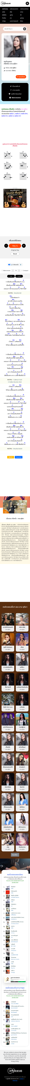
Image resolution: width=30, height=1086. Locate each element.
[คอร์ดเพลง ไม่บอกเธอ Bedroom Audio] (8, 958)
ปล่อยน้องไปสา (8, 827)
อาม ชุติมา (13, 68)
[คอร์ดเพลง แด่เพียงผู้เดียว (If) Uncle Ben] (8, 1030)
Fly (12, 937)
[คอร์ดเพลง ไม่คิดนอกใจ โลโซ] (8, 892)
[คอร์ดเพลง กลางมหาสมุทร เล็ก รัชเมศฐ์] (8, 1012)
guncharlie (14, 1035)
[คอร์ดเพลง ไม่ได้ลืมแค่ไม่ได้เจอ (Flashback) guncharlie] (8, 1034)
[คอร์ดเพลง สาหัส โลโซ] (8, 963)
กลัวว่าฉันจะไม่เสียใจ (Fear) (17, 917)
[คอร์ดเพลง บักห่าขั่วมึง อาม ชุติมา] (8, 779)
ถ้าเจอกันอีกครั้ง (15, 1015)
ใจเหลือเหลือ (14, 931)
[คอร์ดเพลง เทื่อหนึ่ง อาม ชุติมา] (8, 739)
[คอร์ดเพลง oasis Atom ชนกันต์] (8, 1025)
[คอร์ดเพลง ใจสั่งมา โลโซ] (8, 901)
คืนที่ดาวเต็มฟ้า (14, 895)
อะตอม (12, 1043)
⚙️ (20, 264)
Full (11, 276)
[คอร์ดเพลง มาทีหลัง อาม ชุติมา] (22, 699)
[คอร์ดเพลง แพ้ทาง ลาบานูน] (8, 972)
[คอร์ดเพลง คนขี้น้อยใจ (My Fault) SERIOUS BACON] (8, 1020)
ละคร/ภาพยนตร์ (14, 21)
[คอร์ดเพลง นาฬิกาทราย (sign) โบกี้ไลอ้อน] (8, 914)
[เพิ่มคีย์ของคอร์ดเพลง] (24, 246)
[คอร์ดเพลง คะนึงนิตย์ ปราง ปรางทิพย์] (8, 1003)
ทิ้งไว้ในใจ (13, 966)
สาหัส (12, 961)
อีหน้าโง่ (22, 787)
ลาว (11, 18)
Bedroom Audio (15, 959)
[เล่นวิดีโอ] (15, 507)
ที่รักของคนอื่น (8, 807)
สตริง (3, 12)
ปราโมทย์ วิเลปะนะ (15, 897)
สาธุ (8, 847)
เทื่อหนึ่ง (8, 747)
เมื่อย (22, 647)
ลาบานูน (13, 972)
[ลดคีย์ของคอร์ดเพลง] (6, 246)
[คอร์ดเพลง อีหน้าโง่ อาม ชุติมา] (22, 779)
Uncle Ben (13, 1030)
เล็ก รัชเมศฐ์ (14, 1012)
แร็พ (11, 12)
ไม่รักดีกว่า (13, 904)
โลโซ (12, 888)
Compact (25, 270)
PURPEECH (14, 919)
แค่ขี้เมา (22, 667)
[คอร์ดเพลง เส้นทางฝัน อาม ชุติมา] (22, 619)
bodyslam (13, 950)
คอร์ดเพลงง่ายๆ (14, 9)
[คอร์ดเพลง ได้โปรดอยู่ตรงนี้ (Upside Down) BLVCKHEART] (8, 1007)
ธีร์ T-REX (13, 946)
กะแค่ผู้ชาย (22, 727)
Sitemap (15, 1080)
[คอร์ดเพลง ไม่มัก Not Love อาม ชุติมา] (8, 699)
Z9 (11, 906)
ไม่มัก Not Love (8, 707)
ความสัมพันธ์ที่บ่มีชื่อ (7, 668)
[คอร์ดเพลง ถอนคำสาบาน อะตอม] (8, 1043)
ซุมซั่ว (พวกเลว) (8, 647)
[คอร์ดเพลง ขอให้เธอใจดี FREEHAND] (8, 1038)
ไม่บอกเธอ (13, 957)
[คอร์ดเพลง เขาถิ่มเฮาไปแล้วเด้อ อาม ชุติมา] (22, 679)
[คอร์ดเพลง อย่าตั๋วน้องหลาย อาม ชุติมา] (8, 719)
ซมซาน (12, 926)
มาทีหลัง (22, 707)
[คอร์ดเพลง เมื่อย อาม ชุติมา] (22, 639)
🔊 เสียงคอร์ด (15, 264)
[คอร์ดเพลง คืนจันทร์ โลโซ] (8, 888)
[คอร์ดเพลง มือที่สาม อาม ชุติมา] (22, 799)
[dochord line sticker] (15, 979)
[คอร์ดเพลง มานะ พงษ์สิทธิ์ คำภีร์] (8, 954)
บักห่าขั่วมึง (8, 787)
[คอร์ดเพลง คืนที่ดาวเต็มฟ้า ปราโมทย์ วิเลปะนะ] (8, 897)
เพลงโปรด (22, 77)
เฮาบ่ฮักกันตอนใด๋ (8, 627)
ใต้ (20, 15)
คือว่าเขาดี (8, 687)
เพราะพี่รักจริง (14, 940)
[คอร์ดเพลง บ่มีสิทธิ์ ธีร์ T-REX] (8, 945)
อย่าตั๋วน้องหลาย (8, 727)
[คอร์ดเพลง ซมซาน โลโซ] (8, 927)
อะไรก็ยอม (13, 908)
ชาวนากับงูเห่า (14, 935)
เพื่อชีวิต (4, 15)
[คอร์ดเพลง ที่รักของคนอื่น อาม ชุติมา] (8, 799)
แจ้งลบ (21, 1078)
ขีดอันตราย (22, 847)
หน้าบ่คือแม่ (22, 747)
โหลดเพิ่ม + (15, 855)
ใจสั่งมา (13, 900)
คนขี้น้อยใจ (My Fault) (16, 1019)
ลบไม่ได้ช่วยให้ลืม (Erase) (17, 921)
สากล (21, 12)
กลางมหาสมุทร (14, 1010)
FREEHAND (14, 1039)
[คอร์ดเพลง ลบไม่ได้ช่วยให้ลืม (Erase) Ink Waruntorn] (8, 923)
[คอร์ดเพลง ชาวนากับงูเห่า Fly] (8, 937)
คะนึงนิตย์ (13, 1001)
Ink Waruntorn (15, 923)
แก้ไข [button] (11, 457)
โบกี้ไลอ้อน (13, 915)
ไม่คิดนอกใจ (14, 891)
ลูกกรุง (22, 18)
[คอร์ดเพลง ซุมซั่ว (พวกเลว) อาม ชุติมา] (8, 639)
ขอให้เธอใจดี (14, 1037)
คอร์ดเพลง (5, 9)
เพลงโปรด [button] (19, 457)
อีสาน (21, 21)
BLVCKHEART (14, 1008)
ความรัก (13, 948)
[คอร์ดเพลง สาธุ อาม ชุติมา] (8, 839)
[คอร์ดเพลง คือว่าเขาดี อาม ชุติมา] (8, 679)
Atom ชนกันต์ (14, 1026)
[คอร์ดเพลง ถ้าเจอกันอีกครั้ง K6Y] (8, 1016)
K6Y (12, 1016)
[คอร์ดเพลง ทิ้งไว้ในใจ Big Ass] (8, 967)
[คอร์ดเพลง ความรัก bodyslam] (8, 950)
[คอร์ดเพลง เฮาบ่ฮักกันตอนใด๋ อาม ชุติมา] (8, 619)
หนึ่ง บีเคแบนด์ (14, 941)
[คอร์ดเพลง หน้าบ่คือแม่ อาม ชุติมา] (22, 739)
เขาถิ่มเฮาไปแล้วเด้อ (22, 687)
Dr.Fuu (12, 933)
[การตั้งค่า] (27, 3)
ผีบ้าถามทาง (22, 827)
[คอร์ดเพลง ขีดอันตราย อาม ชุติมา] (22, 839)
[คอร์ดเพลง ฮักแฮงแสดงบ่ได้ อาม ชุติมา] (8, 759)
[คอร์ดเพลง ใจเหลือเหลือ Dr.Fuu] (8, 932)
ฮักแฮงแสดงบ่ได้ (8, 767)
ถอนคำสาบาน (14, 1042)
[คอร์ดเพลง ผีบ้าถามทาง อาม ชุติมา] (22, 819)
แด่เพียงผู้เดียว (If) (15, 1028)
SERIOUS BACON (15, 1021)
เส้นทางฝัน (22, 627)
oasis (12, 1024)
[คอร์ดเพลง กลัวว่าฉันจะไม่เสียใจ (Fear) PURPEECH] (8, 918)
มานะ (12, 953)
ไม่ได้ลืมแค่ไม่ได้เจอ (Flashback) (19, 1033)
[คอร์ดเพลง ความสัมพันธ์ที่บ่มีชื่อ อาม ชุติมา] (8, 659)
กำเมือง (4, 18)
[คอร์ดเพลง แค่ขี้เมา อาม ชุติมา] (22, 659)
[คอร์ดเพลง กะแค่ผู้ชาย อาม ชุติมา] (22, 719)
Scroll (19, 276)
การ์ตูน (4, 21)
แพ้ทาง (12, 970)
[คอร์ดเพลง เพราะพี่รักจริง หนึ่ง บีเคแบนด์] (8, 941)
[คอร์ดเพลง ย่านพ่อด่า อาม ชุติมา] (22, 759)
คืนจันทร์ (13, 886)
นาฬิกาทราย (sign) (15, 913)
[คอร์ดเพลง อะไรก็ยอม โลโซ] (8, 910)
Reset (15, 254)
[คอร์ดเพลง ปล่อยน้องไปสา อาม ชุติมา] (8, 819)
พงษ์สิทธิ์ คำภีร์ (14, 955)
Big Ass (13, 968)
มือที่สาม (22, 807)
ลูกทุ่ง (11, 15)
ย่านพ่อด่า (22, 767)
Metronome (6, 270)
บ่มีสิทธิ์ (13, 944)
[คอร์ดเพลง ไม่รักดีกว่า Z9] (8, 905)
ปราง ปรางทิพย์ (14, 1003)
